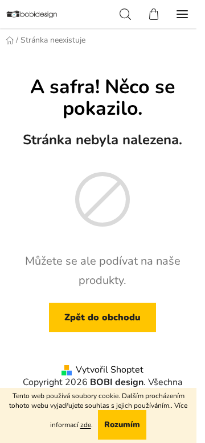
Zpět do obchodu (102, 317)
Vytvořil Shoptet (110, 369)
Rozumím (122, 424)
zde (85, 424)
